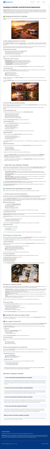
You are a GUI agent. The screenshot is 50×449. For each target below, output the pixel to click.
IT (13, 443)
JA (14, 443)
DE (10, 443)
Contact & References (45, 443)
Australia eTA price (7, 351)
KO (16, 443)
